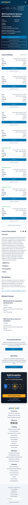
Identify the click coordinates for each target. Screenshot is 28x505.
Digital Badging (14, 439)
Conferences (14, 441)
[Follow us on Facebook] (14, 423)
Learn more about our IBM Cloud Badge (14, 291)
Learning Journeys (14, 445)
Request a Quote (14, 71)
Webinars (14, 443)
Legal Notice (14, 491)
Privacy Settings (14, 489)
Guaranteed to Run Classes (14, 433)
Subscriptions (14, 435)
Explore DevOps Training (14, 395)
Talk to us (14, 366)
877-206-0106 (16, 413)
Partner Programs (14, 470)
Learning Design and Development (14, 457)
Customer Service (14, 474)
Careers (14, 476)
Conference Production (14, 459)
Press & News (14, 478)
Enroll (14, 68)
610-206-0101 (16, 415)
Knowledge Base (14, 480)
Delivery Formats (14, 437)
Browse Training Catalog (14, 429)
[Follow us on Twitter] (16, 423)
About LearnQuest (14, 466)
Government (14, 447)
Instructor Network (14, 472)
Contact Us (14, 349)
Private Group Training (14, 453)
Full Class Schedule (14, 431)
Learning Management (14, 461)
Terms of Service (14, 494)
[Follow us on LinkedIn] (12, 423)
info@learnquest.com (16, 417)
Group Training (14, 43)
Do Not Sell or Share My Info (14, 487)
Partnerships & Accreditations (14, 468)
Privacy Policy (14, 492)
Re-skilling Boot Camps (14, 455)
